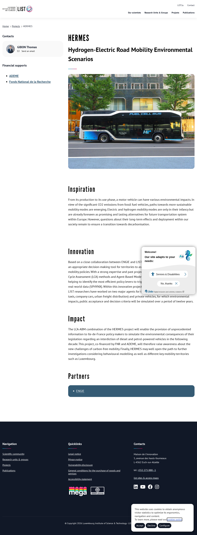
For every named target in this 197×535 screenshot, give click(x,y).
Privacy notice (75, 459)
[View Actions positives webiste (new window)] (78, 496)
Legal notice (74, 453)
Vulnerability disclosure (80, 465)
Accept (139, 525)
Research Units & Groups (156, 12)
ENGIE (80, 391)
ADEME (14, 76)
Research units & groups (15, 459)
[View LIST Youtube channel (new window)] (142, 487)
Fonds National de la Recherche (30, 82)
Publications (189, 12)
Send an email (28, 51)
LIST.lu (180, 5)
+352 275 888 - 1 (147, 470)
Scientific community (13, 453)
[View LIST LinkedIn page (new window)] (136, 487)
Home (5, 26)
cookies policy (174, 519)
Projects (175, 12)
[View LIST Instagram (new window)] (157, 487)
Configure (164, 525)
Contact (191, 5)
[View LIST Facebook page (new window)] (150, 487)
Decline (151, 525)
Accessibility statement (80, 479)
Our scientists (134, 12)
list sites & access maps (146, 477)
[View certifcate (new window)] (97, 494)
